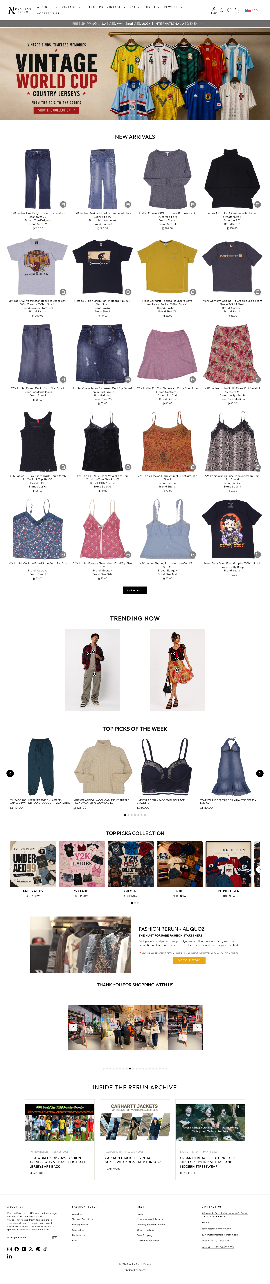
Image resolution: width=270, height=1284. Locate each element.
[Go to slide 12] (140, 1069)
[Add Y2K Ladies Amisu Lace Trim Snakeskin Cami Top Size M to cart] (257, 467)
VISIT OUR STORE (189, 960)
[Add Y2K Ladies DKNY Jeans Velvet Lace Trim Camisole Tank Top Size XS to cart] (128, 467)
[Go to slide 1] (125, 815)
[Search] (222, 10)
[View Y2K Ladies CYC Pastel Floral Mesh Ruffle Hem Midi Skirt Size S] (177, 670)
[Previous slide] (10, 773)
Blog (74, 1240)
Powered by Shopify (135, 1269)
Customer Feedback (148, 1240)
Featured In (78, 1235)
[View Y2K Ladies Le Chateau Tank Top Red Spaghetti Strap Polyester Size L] (177, 658)
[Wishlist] (229, 10)
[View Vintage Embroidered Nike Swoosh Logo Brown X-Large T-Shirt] (93, 652)
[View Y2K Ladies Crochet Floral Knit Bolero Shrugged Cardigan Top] (173, 653)
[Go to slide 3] (132, 815)
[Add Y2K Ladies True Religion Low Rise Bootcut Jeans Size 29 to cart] (63, 204)
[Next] (260, 869)
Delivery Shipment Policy (151, 1224)
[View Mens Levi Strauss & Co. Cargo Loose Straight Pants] (94, 674)
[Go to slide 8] (127, 1069)
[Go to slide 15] (150, 1069)
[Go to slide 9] (130, 1069)
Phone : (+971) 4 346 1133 (215, 1240)
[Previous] (10, 869)
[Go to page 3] (138, 903)
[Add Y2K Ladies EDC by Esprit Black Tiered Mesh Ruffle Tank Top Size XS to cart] (63, 467)
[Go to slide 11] (137, 1069)
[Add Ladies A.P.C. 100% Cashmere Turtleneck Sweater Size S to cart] (257, 204)
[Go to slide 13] (143, 1069)
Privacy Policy (80, 1224)
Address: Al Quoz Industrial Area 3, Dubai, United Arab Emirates (225, 1215)
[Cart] (237, 10)
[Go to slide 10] (133, 1069)
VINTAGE (69, 7)
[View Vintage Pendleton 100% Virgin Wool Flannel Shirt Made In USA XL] (89, 653)
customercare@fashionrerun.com (220, 1234)
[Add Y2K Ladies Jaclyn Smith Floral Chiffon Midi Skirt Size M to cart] (257, 379)
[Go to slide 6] (142, 815)
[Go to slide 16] (153, 1069)
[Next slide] (260, 773)
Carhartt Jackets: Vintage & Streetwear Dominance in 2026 (133, 1160)
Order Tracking (145, 1229)
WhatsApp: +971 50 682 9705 (218, 1247)
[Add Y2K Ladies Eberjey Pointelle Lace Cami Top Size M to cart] (193, 554)
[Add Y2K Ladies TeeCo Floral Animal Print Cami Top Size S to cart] (193, 467)
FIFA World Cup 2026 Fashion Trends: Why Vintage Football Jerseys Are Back (58, 1162)
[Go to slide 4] (135, 815)
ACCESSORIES (49, 13)
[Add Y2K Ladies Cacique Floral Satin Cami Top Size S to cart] (63, 554)
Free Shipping (144, 1235)
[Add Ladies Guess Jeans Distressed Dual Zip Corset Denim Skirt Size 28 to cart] (128, 379)
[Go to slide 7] (145, 815)
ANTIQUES (46, 7)
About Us (77, 1213)
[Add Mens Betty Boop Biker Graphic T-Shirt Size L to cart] (257, 554)
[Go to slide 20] (166, 1069)
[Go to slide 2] (128, 815)
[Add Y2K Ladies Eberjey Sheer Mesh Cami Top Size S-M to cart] (128, 554)
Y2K (133, 7)
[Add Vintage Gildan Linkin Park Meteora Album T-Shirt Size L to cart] (128, 292)
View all (135, 590)
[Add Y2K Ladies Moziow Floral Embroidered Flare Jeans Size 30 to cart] (128, 204)
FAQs (140, 1213)
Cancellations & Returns (150, 1219)
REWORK (171, 7)
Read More (38, 1172)
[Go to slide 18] (160, 1069)
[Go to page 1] (132, 903)
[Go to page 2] (135, 903)
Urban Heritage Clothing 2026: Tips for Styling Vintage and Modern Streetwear (208, 1162)
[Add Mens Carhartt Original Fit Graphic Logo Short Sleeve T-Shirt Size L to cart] (257, 292)
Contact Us (78, 1229)
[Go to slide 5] (138, 815)
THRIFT (150, 7)
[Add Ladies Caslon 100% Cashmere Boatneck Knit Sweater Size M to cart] (193, 204)
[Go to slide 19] (163, 1069)
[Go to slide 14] (146, 1069)
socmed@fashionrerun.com (217, 1228)
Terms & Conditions (82, 1219)
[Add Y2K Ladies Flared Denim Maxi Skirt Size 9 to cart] (63, 379)
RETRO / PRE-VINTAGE (103, 7)
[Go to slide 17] (156, 1069)
